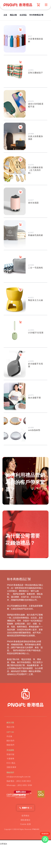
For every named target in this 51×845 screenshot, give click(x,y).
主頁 (5, 15)
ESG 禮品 (11, 763)
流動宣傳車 (11, 767)
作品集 (9, 736)
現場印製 (10, 754)
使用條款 (25, 816)
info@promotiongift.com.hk (19, 777)
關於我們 (10, 741)
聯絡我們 (10, 745)
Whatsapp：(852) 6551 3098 (19, 785)
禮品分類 (13, 15)
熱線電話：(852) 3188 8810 (19, 781)
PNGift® (35, 829)
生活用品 (23, 15)
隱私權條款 (25, 820)
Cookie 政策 (25, 824)
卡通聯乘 (10, 759)
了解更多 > (9, 551)
